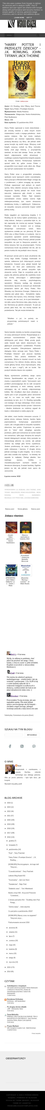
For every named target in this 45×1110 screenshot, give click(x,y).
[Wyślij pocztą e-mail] (5, 485)
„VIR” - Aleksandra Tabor (15, 1009)
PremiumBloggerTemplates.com (22, 1106)
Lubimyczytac (24, 101)
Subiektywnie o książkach (16, 986)
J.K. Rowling (20, 489)
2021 (8, 816)
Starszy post (35, 509)
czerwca (12, 940)
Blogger (33, 1097)
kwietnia (12, 949)
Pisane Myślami (13, 1026)
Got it (29, 17)
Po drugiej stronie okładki (16, 1007)
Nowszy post (9, 509)
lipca (10, 936)
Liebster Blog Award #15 (16, 876)
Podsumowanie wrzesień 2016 (18, 922)
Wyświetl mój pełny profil (13, 784)
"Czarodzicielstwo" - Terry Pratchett (20, 871)
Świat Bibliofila (12, 1014)
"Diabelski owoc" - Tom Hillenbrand (20, 888)
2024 (8, 803)
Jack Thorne (31, 489)
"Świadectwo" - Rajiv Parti (17, 884)
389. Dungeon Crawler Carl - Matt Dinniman (21, 1028)
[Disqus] (22, 618)
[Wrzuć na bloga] (8, 485)
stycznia (12, 962)
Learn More (19, 17)
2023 (8, 807)
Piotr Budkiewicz (29, 495)
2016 (8, 837)
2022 (8, 811)
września (12, 928)
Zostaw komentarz (32, 498)
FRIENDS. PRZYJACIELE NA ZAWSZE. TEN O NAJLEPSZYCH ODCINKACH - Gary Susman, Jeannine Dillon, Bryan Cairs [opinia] (22, 1018)
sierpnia (11, 932)
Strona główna (22, 509)
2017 (8, 833)
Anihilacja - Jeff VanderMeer (16, 1001)
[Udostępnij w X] (10, 485)
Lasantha (26, 1103)
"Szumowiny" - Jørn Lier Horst (18, 880)
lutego (11, 958)
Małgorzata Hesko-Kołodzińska (23, 492)
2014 (8, 971)
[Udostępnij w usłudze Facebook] (12, 485)
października (13, 849)
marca (11, 953)
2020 (8, 820)
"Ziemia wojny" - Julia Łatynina (19, 907)
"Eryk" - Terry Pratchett (16, 853)
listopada (12, 845)
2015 (8, 967)
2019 (8, 824)
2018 (8, 828)
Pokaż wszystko (36, 1033)
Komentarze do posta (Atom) (23, 715)
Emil (22, 498)
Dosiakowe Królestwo (15, 999)
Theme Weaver (22, 1100)
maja (10, 945)
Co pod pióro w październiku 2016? (20, 911)
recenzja (8, 498)
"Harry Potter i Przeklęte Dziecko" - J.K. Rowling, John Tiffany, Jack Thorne (23, 50)
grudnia (11, 841)
